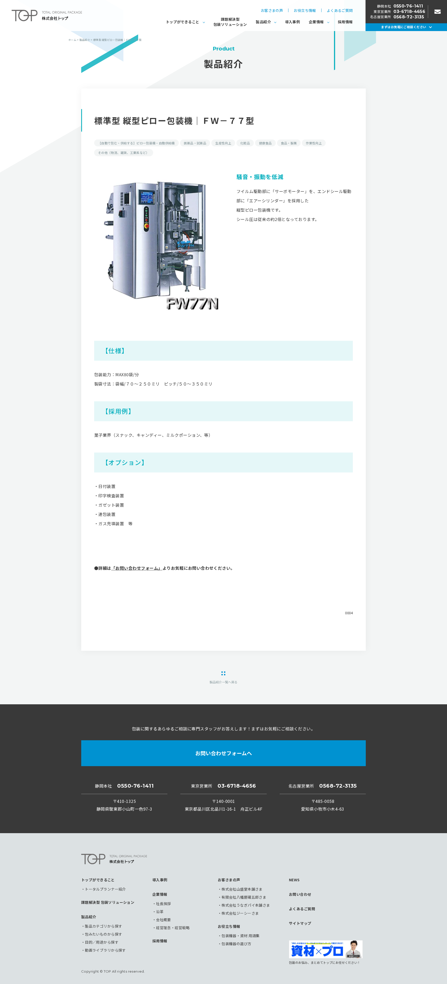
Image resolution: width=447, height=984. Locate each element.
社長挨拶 (163, 903)
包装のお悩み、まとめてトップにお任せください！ (324, 962)
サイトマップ (300, 923)
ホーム (72, 40)
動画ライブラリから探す (105, 950)
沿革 (159, 911)
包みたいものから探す (103, 934)
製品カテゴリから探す (103, 926)
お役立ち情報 (305, 10)
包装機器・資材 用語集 (240, 935)
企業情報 (316, 21)
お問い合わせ (300, 894)
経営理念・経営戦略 (173, 927)
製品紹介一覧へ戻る (223, 682)
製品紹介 (263, 21)
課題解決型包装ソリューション (230, 22)
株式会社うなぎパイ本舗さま (245, 905)
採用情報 (345, 21)
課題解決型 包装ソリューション (107, 902)
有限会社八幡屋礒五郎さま (243, 897)
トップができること (182, 21)
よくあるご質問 (340, 10)
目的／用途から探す (101, 942)
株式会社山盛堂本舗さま (242, 889)
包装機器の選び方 (236, 943)
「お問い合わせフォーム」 (136, 568)
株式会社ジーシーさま (240, 913)
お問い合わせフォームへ (223, 753)
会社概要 (163, 919)
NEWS (294, 879)
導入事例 (292, 21)
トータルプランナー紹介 (105, 889)
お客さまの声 (272, 10)
